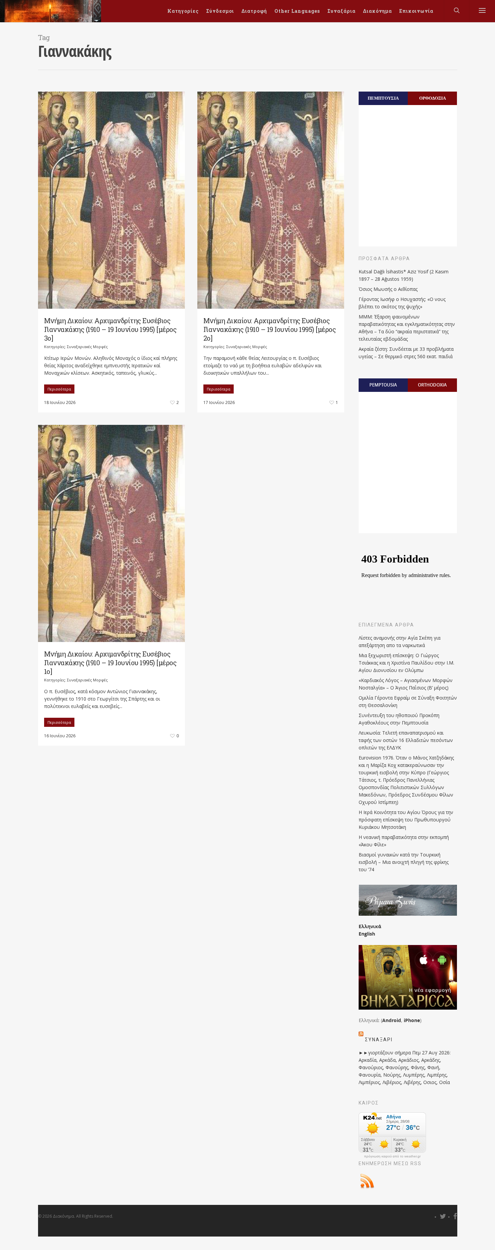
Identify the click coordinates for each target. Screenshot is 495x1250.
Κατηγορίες (183, 11)
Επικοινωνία (416, 11)
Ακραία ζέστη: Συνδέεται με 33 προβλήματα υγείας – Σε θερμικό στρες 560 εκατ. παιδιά (406, 353)
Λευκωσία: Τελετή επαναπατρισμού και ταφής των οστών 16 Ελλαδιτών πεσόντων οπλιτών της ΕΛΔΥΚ (406, 740)
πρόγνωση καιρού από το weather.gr (392, 1156)
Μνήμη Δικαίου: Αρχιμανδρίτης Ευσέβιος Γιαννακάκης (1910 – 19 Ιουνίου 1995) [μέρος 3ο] (110, 329)
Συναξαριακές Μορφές (87, 346)
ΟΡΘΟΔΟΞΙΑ (432, 98)
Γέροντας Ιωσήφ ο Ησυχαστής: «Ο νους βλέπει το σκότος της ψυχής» (402, 303)
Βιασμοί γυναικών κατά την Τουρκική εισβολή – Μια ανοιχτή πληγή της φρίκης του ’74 (404, 862)
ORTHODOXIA (432, 385)
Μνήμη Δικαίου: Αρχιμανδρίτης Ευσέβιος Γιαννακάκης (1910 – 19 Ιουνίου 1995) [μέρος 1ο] (110, 662)
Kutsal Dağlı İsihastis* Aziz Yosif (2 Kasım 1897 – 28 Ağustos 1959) (404, 275)
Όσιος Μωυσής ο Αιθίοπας (388, 289)
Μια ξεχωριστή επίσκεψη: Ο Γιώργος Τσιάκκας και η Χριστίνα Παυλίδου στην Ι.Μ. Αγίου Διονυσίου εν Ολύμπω (406, 662)
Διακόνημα (377, 11)
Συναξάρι (379, 1039)
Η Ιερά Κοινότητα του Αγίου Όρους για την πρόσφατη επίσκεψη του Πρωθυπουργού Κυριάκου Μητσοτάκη (406, 819)
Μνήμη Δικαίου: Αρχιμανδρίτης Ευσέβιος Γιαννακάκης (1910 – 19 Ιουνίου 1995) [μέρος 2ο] (269, 329)
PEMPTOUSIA (383, 385)
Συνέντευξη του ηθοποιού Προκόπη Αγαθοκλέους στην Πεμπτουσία (399, 719)
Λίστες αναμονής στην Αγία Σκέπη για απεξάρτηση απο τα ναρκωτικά (399, 641)
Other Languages (297, 11)
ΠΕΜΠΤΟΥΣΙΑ (383, 98)
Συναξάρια (341, 11)
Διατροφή (254, 11)
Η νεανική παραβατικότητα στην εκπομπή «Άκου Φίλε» (404, 841)
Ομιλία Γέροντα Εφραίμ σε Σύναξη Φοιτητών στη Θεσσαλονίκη (408, 701)
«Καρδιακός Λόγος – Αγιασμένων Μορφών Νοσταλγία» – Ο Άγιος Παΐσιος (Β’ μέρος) (406, 684)
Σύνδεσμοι (220, 11)
